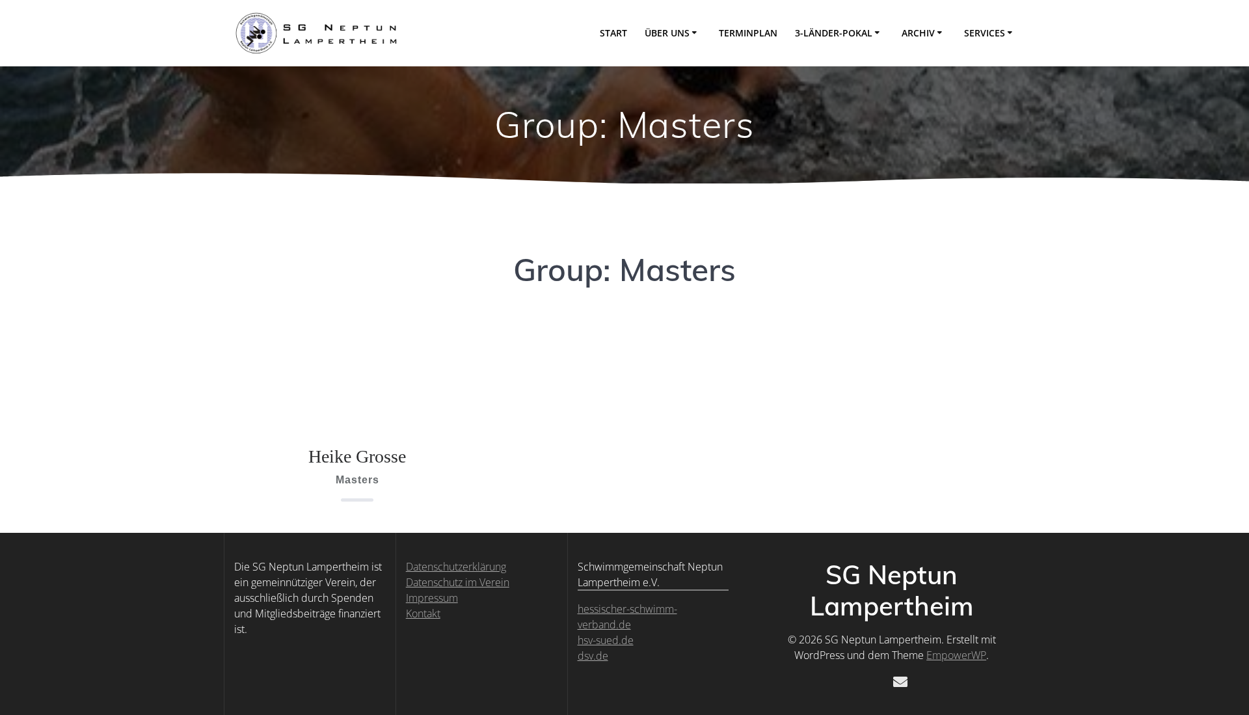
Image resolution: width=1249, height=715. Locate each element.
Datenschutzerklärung (456, 567)
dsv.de (593, 656)
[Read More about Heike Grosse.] (357, 371)
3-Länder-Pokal (833, 33)
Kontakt (423, 613)
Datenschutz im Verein (457, 582)
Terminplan (748, 33)
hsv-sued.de (606, 640)
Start (613, 33)
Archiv (918, 33)
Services (984, 33)
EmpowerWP (956, 655)
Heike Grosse (357, 456)
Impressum (432, 598)
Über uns (667, 33)
